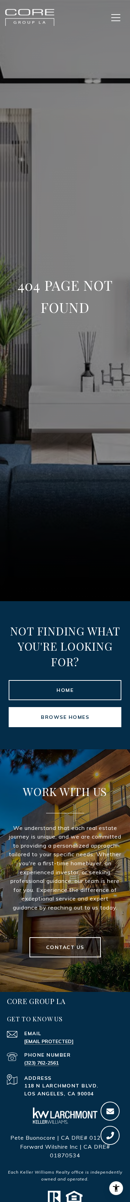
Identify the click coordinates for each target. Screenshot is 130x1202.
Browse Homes (65, 717)
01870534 (65, 1155)
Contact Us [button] (65, 947)
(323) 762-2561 (41, 1063)
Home (65, 690)
